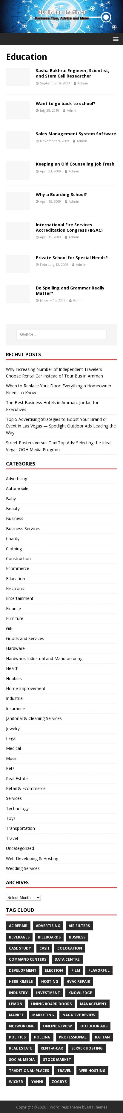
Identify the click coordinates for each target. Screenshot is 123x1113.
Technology (17, 808)
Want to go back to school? (65, 103)
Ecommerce (17, 568)
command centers (27, 959)
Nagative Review (79, 1015)
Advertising (16, 478)
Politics (17, 1037)
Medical (13, 748)
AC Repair (18, 925)
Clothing (14, 548)
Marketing (43, 1015)
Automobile (17, 488)
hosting (49, 981)
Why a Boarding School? (61, 194)
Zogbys (59, 1081)
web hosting (92, 1070)
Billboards (49, 937)
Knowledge (80, 992)
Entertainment (19, 598)
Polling (42, 1037)
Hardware (15, 648)
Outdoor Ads (93, 1026)
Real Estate (17, 778)
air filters (79, 925)
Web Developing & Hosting (32, 858)
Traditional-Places (29, 1070)
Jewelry (13, 728)
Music (11, 758)
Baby (11, 498)
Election (54, 970)
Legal (11, 738)
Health (12, 668)
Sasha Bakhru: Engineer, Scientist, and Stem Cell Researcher (72, 73)
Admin (83, 83)
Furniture (14, 618)
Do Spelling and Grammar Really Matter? (70, 290)
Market (16, 1015)
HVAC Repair (78, 981)
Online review (57, 1026)
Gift (9, 628)
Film (75, 970)
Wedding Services (23, 868)
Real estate (20, 1048)
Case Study (20, 948)
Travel (12, 838)
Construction (18, 558)
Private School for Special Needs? (72, 257)
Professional (73, 1037)
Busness (77, 937)
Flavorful (99, 970)
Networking (22, 1026)
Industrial (15, 698)
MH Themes (97, 1107)
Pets (10, 768)
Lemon (15, 1003)
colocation (69, 948)
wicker (16, 1081)
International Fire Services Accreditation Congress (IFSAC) (69, 227)
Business (14, 518)
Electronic (15, 588)
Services (14, 798)
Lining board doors (51, 1003)
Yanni (37, 1081)
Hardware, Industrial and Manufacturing (44, 658)
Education (15, 578)
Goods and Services (25, 638)
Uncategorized (20, 848)
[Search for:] (62, 335)
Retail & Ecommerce (26, 788)
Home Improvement (25, 688)
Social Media (22, 1059)
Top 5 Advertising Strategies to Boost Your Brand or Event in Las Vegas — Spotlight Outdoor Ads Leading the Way (61, 426)
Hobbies (14, 678)
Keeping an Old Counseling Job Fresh (75, 164)
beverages (19, 937)
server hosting (87, 1048)
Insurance (15, 708)
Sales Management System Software (76, 134)
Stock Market (57, 1059)
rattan (102, 1037)
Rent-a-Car (52, 1048)
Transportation (20, 828)
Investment (48, 992)
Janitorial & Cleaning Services (34, 718)
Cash (44, 948)
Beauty (13, 508)
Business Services (23, 528)
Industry (18, 992)
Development (22, 970)
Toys (11, 818)
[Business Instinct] (61, 29)
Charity (12, 538)
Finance (13, 608)
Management (93, 1003)
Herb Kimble (21, 981)
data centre (67, 959)
